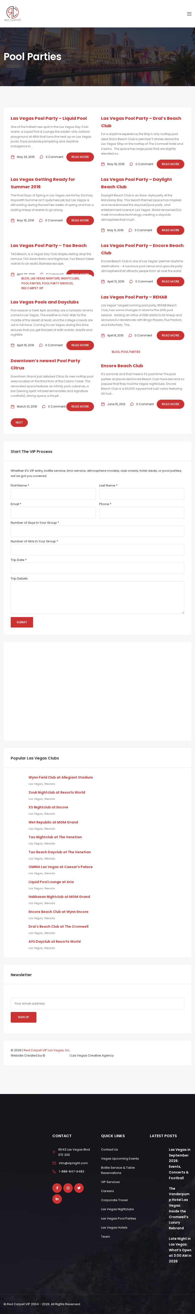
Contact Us (109, 1149)
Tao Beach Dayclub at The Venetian (60, 852)
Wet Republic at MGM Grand (53, 822)
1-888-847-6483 (71, 1171)
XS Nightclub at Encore (48, 807)
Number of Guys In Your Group (35, 522)
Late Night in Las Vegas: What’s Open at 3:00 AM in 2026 (180, 1250)
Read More (80, 157)
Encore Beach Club (122, 366)
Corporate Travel (114, 1200)
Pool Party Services (57, 283)
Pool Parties (31, 283)
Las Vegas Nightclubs (117, 1209)
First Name (20, 485)
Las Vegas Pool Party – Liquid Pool (49, 118)
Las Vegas (36, 784)
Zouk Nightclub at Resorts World (57, 792)
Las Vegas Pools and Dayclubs (45, 302)
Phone (105, 504)
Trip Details (19, 578)
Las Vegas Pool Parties (118, 1218)
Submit (22, 622)
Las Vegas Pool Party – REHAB (134, 297)
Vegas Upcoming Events (120, 1158)
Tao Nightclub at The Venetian (55, 837)
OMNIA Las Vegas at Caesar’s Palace (61, 866)
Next (19, 422)
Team (105, 1236)
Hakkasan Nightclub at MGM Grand (59, 896)
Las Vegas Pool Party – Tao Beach (49, 245)
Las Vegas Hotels (114, 1227)
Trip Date (19, 560)
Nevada (49, 784)
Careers (107, 1191)
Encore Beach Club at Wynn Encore (58, 911)
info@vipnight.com (73, 1163)
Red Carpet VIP (32, 288)
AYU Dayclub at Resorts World (55, 941)
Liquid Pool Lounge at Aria (51, 881)
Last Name (108, 485)
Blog (25, 278)
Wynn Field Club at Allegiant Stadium (61, 777)
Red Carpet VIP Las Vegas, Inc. (47, 1050)
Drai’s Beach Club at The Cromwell (58, 926)
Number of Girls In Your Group (34, 541)
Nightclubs (70, 278)
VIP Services (110, 1182)
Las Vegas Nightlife (45, 278)
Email (16, 504)
